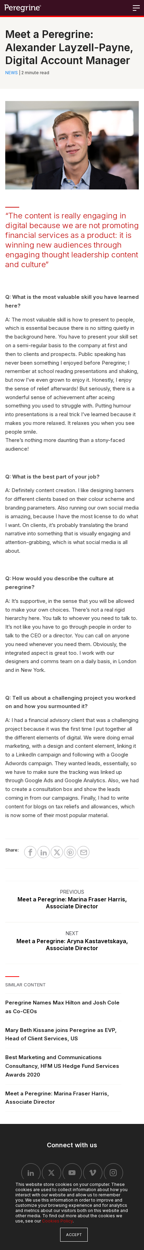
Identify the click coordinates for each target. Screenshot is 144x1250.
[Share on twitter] (57, 852)
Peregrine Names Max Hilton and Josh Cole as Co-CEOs (62, 1007)
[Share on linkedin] (43, 852)
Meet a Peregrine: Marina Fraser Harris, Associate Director (57, 1097)
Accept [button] (74, 1234)
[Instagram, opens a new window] (113, 1172)
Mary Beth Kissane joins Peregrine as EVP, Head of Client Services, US (61, 1034)
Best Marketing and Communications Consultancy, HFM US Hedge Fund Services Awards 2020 (62, 1066)
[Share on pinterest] (70, 852)
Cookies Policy (57, 1221)
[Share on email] (83, 852)
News (11, 72)
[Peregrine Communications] (23, 8)
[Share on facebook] (30, 852)
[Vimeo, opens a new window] (92, 1172)
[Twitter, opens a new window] (51, 1172)
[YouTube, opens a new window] (72, 1172)
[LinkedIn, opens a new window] (31, 1172)
